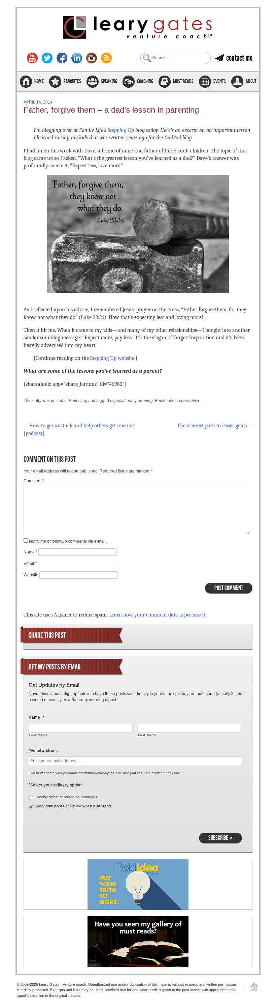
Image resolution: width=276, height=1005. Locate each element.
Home (39, 81)
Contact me (239, 58)
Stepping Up (121, 130)
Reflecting (78, 400)
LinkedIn (77, 58)
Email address (43, 750)
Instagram (91, 58)
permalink (190, 400)
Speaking (109, 81)
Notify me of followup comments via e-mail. (68, 541)
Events (219, 81)
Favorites (72, 81)
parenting (144, 400)
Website (31, 575)
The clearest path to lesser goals (214, 426)
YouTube (32, 58)
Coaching (145, 81)
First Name (38, 735)
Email (30, 563)
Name (30, 552)
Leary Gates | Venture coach (138, 28)
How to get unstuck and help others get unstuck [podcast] (79, 429)
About (251, 81)
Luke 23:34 (92, 317)
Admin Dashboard (251, 987)
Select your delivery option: (56, 785)
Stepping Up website (112, 358)
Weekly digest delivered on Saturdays (66, 797)
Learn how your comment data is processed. (157, 615)
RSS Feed (106, 58)
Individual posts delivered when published (73, 806)
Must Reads (183, 81)
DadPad (172, 138)
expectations (121, 400)
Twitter (47, 58)
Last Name (147, 735)
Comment (34, 481)
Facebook (62, 58)
